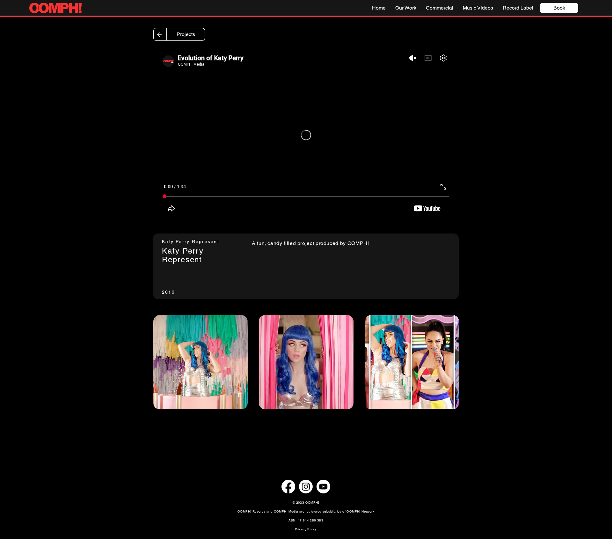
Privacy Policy (306, 529)
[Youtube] (323, 486)
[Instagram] (306, 486)
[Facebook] (288, 486)
